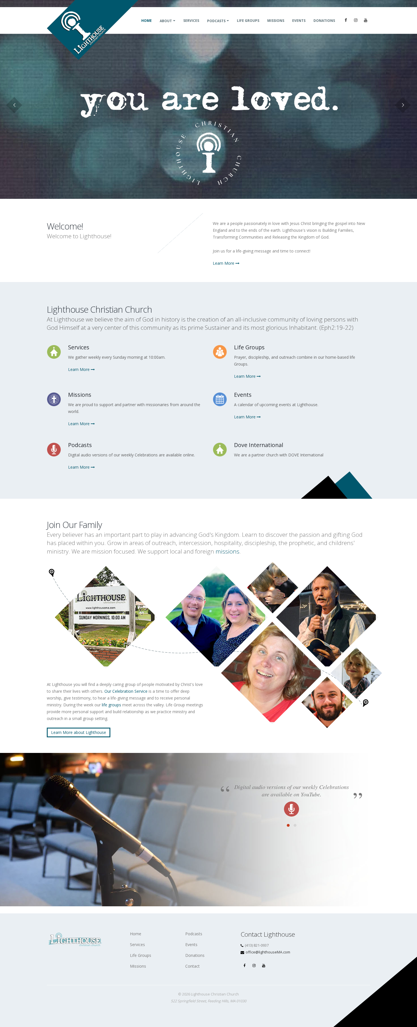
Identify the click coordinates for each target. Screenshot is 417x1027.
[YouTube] (365, 20)
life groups (111, 704)
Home (146, 20)
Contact (192, 966)
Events (299, 20)
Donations (324, 20)
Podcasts (216, 20)
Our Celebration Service (126, 691)
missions (227, 551)
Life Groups (248, 20)
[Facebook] (346, 20)
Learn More (224, 263)
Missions (275, 20)
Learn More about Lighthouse (78, 732)
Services (191, 20)
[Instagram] (355, 20)
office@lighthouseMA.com (268, 952)
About (166, 20)
